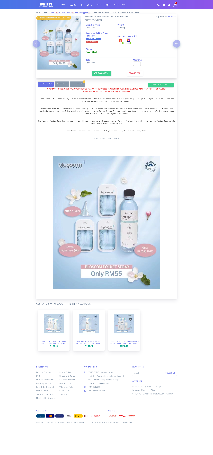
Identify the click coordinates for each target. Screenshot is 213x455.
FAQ (38, 376)
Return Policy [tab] (62, 84)
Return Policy (65, 372)
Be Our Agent (120, 5)
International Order (45, 380)
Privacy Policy (42, 391)
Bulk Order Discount (45, 387)
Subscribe (170, 373)
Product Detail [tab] (46, 84)
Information (86, 5)
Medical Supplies (81, 13)
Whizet (172, 17)
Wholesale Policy (66, 387)
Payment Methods (67, 380)
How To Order (65, 383)
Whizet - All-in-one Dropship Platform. (68, 422)
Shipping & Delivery (68, 376)
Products (72, 5)
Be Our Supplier (104, 5)
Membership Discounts (46, 398)
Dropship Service (43, 383)
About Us (63, 395)
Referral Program (44, 372)
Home (62, 5)
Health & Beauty (64, 13)
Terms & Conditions (44, 395)
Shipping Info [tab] (77, 84)
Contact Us (64, 391)
